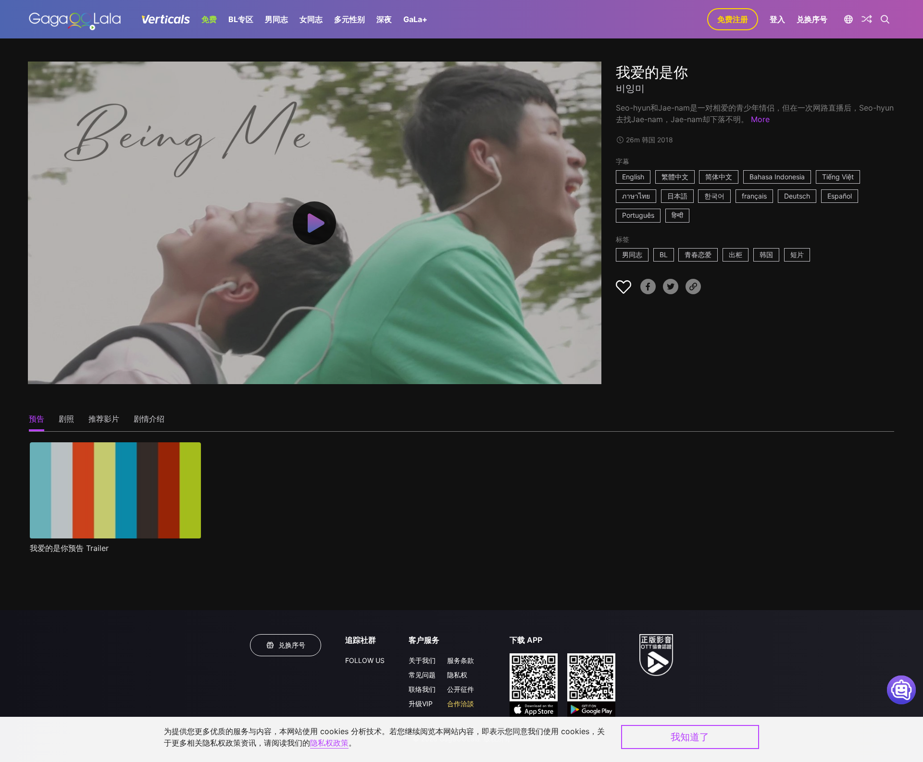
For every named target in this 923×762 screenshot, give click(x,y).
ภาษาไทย (636, 196)
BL (664, 254)
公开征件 (460, 689)
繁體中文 (674, 177)
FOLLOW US (365, 660)
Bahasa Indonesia (777, 177)
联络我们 (422, 689)
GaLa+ (415, 19)
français (754, 196)
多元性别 (349, 19)
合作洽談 (460, 704)
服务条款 (460, 660)
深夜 (384, 19)
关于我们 (422, 660)
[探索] (867, 19)
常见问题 (422, 675)
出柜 (735, 254)
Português (638, 215)
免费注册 (732, 19)
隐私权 (457, 675)
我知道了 (690, 737)
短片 (797, 254)
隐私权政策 (329, 743)
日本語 (677, 196)
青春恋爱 (698, 254)
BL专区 (240, 19)
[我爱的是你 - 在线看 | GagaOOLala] (75, 19)
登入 (777, 19)
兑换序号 (812, 19)
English (633, 177)
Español (839, 196)
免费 (209, 19)
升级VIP (421, 704)
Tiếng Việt (838, 177)
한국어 (714, 196)
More (760, 119)
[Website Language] (848, 19)
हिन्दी (677, 215)
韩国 (766, 254)
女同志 (311, 19)
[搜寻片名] (885, 19)
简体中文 (718, 177)
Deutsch (797, 196)
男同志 (276, 19)
